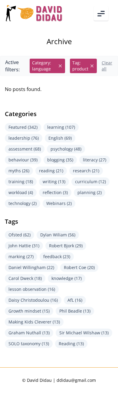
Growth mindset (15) (29, 311)
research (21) (86, 171)
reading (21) (51, 171)
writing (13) (54, 181)
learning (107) (61, 127)
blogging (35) (60, 160)
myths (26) (18, 171)
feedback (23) (56, 256)
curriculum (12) (90, 181)
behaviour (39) (23, 160)
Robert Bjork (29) (66, 245)
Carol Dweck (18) (25, 278)
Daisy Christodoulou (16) (33, 300)
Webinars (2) (59, 203)
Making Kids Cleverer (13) (34, 322)
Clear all (107, 66)
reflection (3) (55, 192)
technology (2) (22, 203)
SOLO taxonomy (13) (28, 343)
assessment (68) (24, 149)
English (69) (60, 138)
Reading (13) (71, 343)
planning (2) (89, 192)
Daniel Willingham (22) (31, 267)
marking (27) (21, 256)
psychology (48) (66, 149)
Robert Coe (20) (79, 267)
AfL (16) (74, 300)
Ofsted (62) (19, 235)
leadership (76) (23, 138)
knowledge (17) (66, 278)
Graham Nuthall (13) (29, 333)
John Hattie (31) (23, 245)
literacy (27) (94, 160)
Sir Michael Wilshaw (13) (84, 333)
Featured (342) (23, 127)
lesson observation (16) (31, 289)
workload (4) (20, 192)
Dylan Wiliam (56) (57, 235)
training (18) (20, 181)
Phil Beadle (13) (74, 311)
